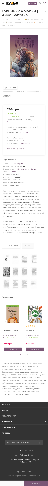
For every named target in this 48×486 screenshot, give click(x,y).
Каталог (6, 404)
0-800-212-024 (24, 451)
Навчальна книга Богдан (27, 169)
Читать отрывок (11, 246)
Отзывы (28, 246)
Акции (5, 410)
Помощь (6, 433)
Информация (8, 427)
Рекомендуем (8, 297)
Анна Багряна (18, 164)
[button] (21, 355)
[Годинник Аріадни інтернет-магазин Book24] (24, 56)
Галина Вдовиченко (32, 335)
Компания (7, 422)
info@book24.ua (26, 455)
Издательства (9, 416)
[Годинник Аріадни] (6, 259)
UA (34, 3)
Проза (13, 172)
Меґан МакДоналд (9, 335)
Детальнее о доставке (15, 149)
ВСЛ (4, 338)
